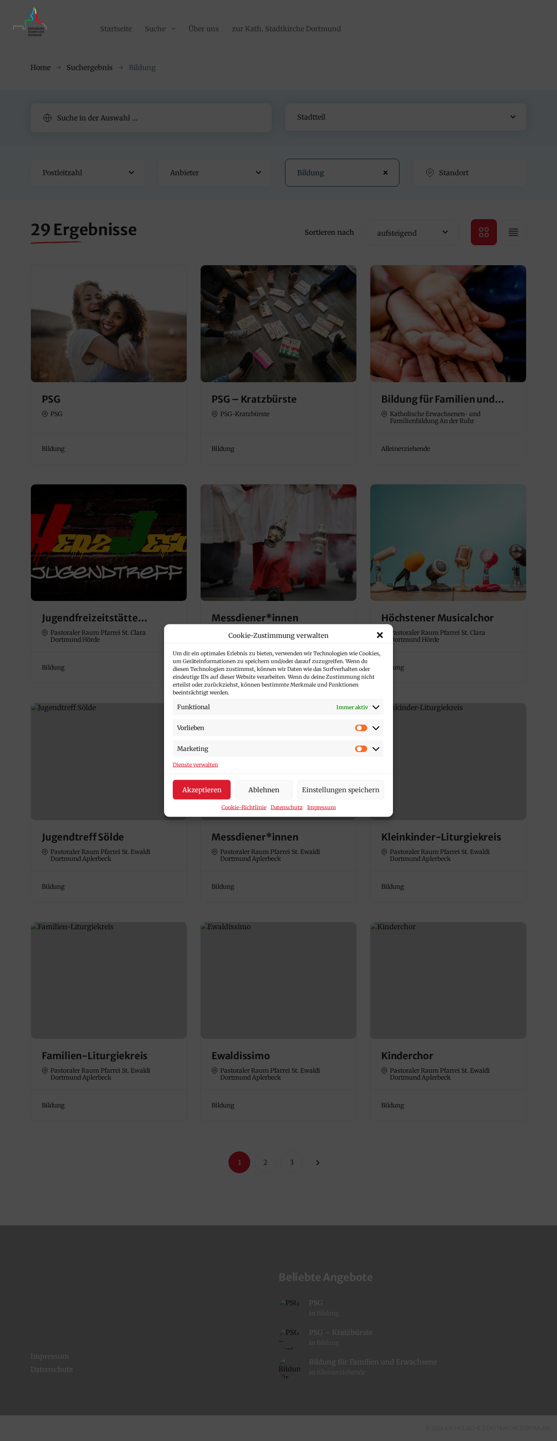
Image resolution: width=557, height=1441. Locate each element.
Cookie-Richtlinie (243, 807)
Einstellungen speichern (340, 789)
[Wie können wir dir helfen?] (31, 36)
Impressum (321, 807)
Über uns (203, 28)
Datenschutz (287, 807)
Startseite (116, 28)
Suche (155, 28)
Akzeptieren (201, 789)
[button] (380, 635)
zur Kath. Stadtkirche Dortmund (286, 28)
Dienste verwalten (195, 764)
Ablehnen (263, 789)
